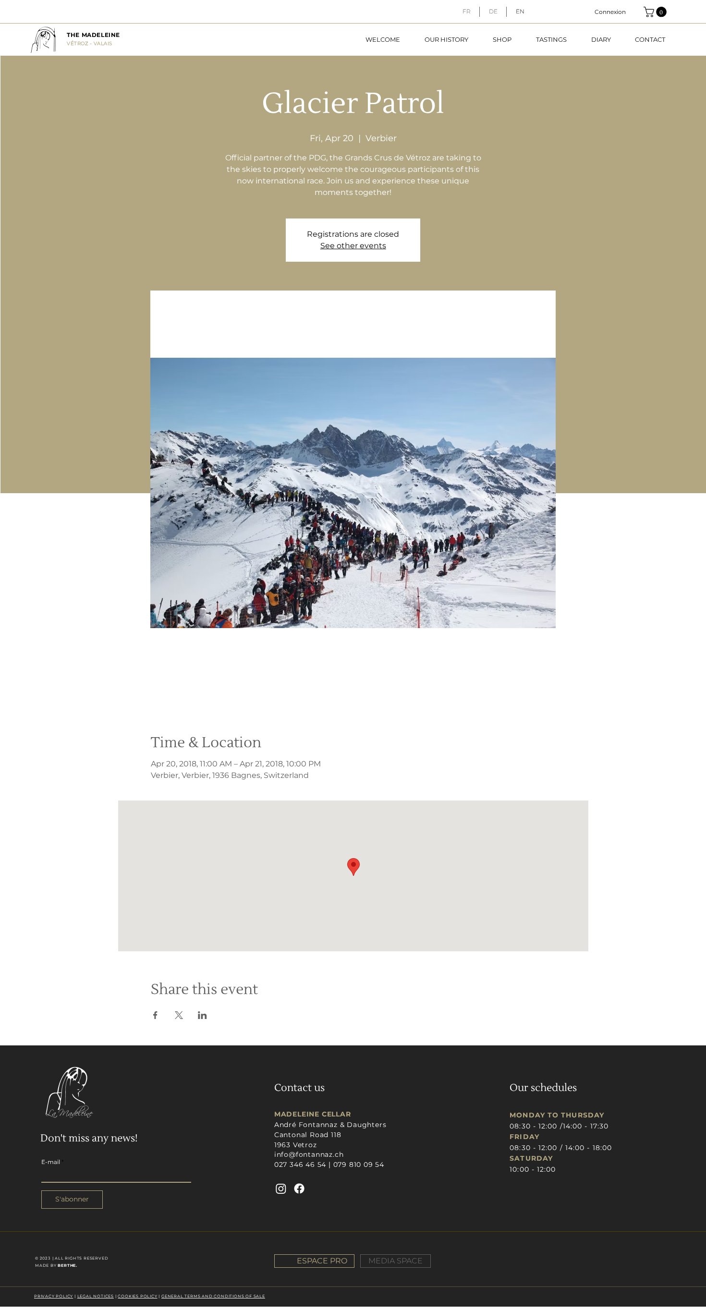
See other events (353, 245)
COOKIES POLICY (137, 1296)
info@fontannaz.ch (309, 1154)
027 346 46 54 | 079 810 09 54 (329, 1164)
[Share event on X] (178, 1015)
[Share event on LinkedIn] (202, 1015)
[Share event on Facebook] (155, 1015)
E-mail (50, 1162)
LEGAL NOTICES (95, 1296)
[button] (656, 12)
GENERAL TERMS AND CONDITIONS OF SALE (213, 1296)
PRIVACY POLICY (53, 1296)
